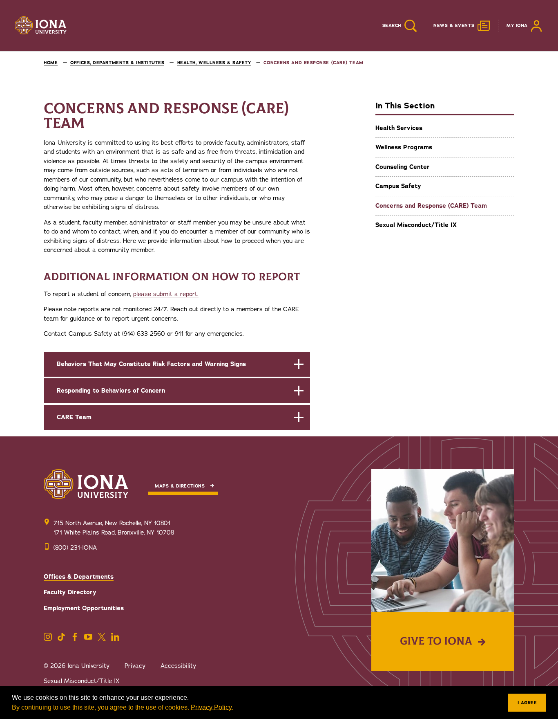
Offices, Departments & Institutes (117, 63)
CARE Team (74, 417)
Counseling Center (402, 167)
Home (51, 63)
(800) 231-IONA (75, 548)
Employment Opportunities (84, 608)
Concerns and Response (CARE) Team (431, 206)
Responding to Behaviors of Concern (111, 390)
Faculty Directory (70, 592)
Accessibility (178, 666)
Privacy (135, 666)
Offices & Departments (79, 577)
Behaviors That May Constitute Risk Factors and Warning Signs (151, 364)
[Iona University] (41, 25)
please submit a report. (166, 294)
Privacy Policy (211, 707)
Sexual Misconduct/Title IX (416, 225)
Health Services (398, 128)
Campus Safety (398, 186)
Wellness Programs (403, 147)
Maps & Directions (180, 486)
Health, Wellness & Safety (214, 63)
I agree (527, 703)
